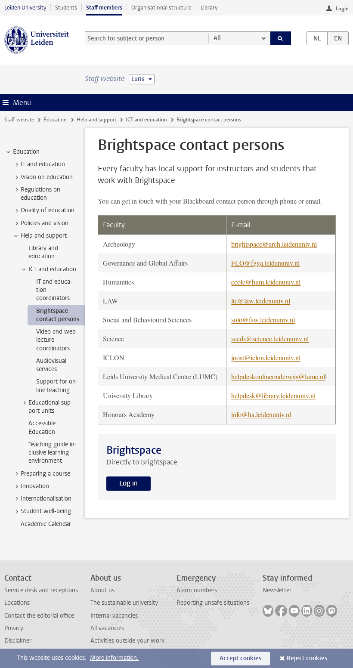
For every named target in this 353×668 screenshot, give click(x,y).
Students (66, 7)
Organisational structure (161, 7)
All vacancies (107, 628)
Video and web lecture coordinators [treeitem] (56, 340)
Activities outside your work (127, 641)
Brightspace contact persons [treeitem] (57, 315)
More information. (114, 658)
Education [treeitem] (26, 152)
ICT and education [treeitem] (52, 269)
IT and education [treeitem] (43, 164)
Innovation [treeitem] (35, 486)
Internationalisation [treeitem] (46, 499)
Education (55, 119)
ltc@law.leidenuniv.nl (260, 300)
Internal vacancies (114, 616)
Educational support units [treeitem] (50, 407)
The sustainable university (124, 603)
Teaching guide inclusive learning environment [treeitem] (52, 452)
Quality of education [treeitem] (47, 210)
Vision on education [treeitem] (47, 177)
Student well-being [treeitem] (46, 511)
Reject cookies (307, 658)
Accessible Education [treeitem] (42, 427)
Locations (17, 603)
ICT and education (146, 119)
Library (209, 7)
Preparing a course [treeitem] (45, 474)
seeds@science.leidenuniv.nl (270, 338)
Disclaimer (17, 641)
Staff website (19, 119)
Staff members (104, 7)
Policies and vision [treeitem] (44, 223)
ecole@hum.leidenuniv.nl (265, 281)
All (217, 38)
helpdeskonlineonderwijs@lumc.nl (278, 376)
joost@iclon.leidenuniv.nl (265, 357)
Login (342, 8)
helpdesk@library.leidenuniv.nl (273, 395)
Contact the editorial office (39, 616)
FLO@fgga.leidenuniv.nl (265, 262)
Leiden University (25, 7)
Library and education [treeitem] (43, 252)
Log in (128, 483)
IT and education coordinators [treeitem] (54, 290)
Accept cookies (240, 658)
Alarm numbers (196, 590)
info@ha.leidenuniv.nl (261, 414)
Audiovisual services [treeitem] (51, 365)
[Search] (280, 38)
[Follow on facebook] (281, 611)
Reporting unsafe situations (212, 603)
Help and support (96, 119)
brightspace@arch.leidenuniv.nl (274, 243)
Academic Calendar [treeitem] (46, 524)
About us (102, 590)
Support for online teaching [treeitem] (57, 385)
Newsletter (277, 590)
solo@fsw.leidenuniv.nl (263, 319)
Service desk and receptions (41, 590)
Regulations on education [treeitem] (40, 194)
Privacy (13, 628)
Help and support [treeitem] (44, 236)
